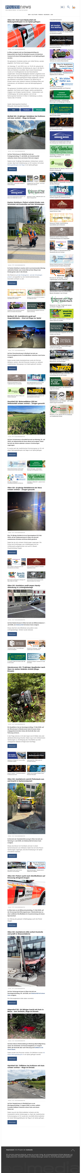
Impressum (10, 1150)
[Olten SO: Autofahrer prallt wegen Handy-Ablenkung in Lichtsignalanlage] (26, 604)
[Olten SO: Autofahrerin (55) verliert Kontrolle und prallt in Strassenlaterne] (26, 961)
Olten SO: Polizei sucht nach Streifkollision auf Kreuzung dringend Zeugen (26, 877)
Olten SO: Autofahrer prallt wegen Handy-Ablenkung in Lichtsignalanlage (24, 586)
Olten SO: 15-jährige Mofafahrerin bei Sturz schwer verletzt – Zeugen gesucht (25, 488)
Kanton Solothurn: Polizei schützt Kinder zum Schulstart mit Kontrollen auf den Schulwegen (26, 203)
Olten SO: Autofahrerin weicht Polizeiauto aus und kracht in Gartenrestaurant (26, 780)
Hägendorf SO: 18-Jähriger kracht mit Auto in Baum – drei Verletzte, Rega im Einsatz (26, 1010)
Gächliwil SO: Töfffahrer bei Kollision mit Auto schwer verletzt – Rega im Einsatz (26, 1066)
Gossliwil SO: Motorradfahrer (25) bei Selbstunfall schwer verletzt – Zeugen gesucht (26, 402)
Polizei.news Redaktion (20, 49)
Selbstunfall (19, 625)
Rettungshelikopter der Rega (16, 165)
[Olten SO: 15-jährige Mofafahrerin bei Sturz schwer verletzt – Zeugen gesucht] (26, 511)
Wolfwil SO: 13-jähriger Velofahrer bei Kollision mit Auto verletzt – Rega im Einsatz (26, 117)
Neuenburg (47, 14)
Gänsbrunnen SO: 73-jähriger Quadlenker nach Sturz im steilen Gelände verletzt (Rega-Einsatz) (26, 669)
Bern (29, 14)
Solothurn (34, 14)
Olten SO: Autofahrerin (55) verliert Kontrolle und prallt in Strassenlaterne (25, 933)
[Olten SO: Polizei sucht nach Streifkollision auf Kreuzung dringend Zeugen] (26, 892)
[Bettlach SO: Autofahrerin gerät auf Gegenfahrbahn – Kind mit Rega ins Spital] (26, 334)
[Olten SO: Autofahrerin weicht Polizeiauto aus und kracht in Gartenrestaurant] (26, 808)
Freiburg (40, 14)
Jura (51, 14)
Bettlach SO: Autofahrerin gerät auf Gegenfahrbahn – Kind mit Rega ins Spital (24, 317)
